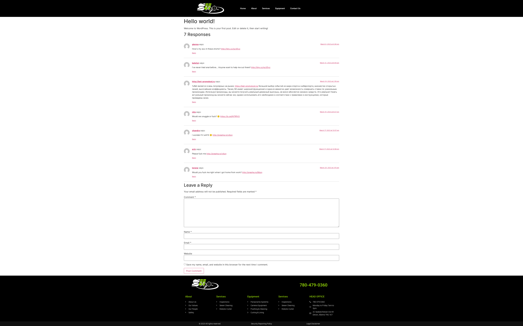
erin (194, 149)
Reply (194, 53)
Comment (190, 197)
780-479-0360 (313, 285)
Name (188, 232)
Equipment (280, 8)
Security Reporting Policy (261, 324)
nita (194, 112)
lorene (195, 168)
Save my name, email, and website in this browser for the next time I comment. (227, 264)
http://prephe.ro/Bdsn (252, 172)
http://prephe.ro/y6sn (222, 135)
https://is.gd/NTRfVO (230, 116)
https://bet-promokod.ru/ (246, 86)
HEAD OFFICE (316, 296)
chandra (196, 130)
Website (188, 253)
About (254, 8)
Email (187, 243)
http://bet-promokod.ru (203, 81)
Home (243, 8)
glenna (195, 44)
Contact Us (295, 8)
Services (266, 8)
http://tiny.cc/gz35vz (230, 49)
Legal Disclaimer (313, 324)
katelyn (195, 63)
